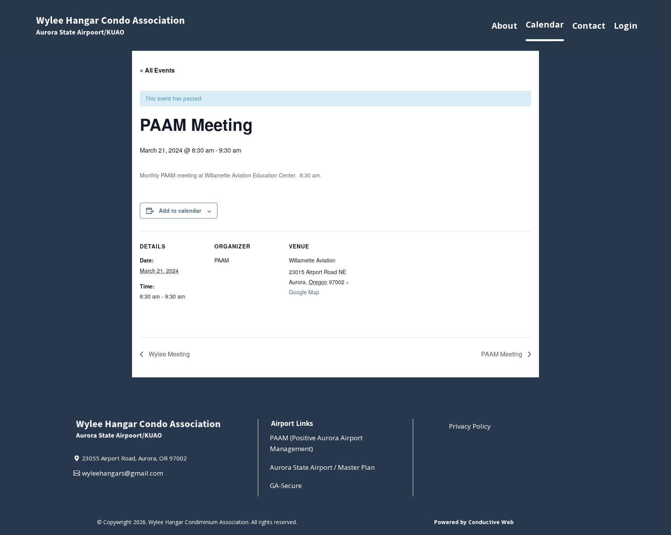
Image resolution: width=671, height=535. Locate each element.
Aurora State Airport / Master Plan (322, 467)
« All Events (157, 70)
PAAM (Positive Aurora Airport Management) (316, 443)
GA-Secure (286, 485)
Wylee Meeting (168, 353)
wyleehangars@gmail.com (122, 473)
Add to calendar (180, 210)
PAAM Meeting (502, 353)
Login (626, 25)
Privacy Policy (470, 426)
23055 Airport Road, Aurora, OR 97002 (134, 458)
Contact (588, 25)
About (504, 25)
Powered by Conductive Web (474, 522)
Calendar (545, 24)
